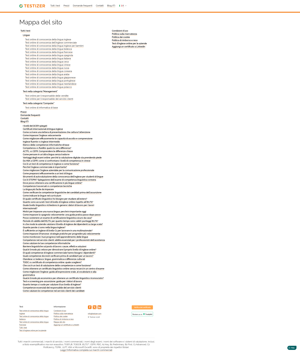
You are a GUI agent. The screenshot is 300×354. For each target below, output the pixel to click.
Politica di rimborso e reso (125, 40)
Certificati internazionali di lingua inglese (43, 129)
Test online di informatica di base (41, 107)
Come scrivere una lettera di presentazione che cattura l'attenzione (56, 132)
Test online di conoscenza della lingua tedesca (48, 49)
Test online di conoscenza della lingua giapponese (50, 77)
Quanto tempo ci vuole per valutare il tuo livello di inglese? (52, 284)
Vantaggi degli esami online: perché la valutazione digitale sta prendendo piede (62, 157)
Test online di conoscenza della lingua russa (47, 68)
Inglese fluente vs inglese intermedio (41, 141)
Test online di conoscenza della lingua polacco (48, 87)
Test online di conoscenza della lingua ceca (47, 61)
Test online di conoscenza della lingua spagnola (49, 55)
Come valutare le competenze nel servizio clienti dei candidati (53, 291)
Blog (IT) (111, 5)
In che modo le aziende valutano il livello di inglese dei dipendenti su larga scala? (63, 224)
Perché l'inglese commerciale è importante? (45, 167)
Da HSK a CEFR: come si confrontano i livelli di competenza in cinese (56, 160)
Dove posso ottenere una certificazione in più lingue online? (52, 183)
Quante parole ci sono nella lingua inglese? (44, 227)
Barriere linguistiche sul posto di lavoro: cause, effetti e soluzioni (54, 246)
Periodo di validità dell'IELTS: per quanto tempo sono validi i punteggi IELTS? (60, 221)
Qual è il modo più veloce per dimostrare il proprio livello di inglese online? (59, 249)
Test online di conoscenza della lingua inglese (48, 39)
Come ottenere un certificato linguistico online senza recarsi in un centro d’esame (63, 268)
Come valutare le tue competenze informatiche (46, 243)
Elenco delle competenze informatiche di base (46, 145)
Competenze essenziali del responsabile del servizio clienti (52, 287)
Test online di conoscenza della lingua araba (47, 74)
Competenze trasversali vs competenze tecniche (47, 186)
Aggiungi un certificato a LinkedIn (128, 46)
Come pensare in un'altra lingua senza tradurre (46, 154)
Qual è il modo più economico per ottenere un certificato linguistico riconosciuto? (63, 278)
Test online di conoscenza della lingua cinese (47, 65)
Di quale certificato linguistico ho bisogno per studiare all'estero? (55, 199)
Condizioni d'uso (120, 31)
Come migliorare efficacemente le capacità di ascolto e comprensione (57, 138)
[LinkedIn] (99, 307)
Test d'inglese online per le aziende (129, 43)
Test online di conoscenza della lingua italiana (48, 58)
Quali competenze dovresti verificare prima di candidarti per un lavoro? (58, 256)
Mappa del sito (59, 322)
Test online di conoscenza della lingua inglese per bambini (54, 46)
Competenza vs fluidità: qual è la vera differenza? (47, 148)
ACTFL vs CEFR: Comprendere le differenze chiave (48, 151)
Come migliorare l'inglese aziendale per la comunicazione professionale (58, 170)
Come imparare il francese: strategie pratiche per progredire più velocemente (61, 233)
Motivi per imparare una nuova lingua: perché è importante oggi (54, 211)
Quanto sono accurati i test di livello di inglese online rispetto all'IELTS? (58, 202)
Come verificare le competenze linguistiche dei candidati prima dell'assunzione (62, 192)
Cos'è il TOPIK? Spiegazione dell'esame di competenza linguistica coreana (59, 180)
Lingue (26, 35)
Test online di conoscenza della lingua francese (49, 52)
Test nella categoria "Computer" (38, 103)
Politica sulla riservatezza (124, 34)
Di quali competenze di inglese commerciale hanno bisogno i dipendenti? (59, 253)
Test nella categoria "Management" (40, 91)
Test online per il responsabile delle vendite (47, 95)
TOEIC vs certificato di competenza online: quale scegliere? (52, 262)
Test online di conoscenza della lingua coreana (48, 71)
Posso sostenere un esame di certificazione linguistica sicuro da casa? (57, 218)
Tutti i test (55, 5)
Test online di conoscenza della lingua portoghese (50, 80)
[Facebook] (90, 307)
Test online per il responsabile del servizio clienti (49, 99)
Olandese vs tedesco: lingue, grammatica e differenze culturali (54, 259)
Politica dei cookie (121, 37)
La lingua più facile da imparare (38, 189)
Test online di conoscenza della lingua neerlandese (50, 84)
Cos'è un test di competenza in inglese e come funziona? (51, 164)
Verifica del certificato (142, 307)
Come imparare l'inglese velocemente (42, 135)
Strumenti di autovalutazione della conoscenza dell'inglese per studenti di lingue (63, 176)
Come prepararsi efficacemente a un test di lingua (47, 173)
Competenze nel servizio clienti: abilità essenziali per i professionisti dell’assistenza (64, 240)
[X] (94, 307)
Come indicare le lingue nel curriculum (42, 195)
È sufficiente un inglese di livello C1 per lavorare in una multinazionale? (58, 230)
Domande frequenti (82, 5)
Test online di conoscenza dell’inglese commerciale (51, 42)
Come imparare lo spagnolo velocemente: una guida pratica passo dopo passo (62, 214)
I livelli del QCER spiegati (35, 126)
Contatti (100, 5)
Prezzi (66, 5)
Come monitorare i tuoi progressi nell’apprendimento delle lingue (55, 237)
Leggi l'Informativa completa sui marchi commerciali (86, 350)
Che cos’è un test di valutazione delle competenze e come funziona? (57, 265)
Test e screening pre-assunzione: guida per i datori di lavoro (52, 281)
